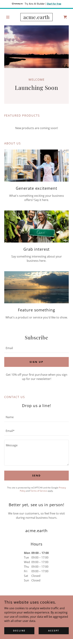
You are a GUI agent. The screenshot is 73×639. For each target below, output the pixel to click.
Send (36, 475)
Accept (53, 630)
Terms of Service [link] (38, 490)
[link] (36, 17)
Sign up (37, 362)
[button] (9, 17)
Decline (19, 630)
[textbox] (36, 348)
